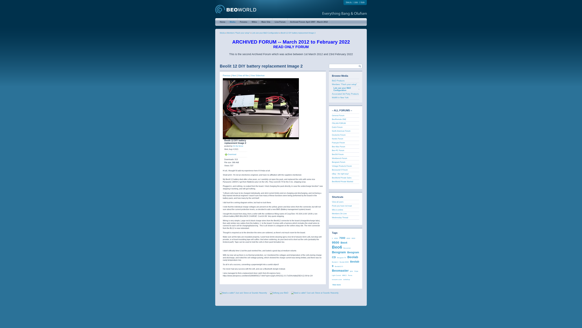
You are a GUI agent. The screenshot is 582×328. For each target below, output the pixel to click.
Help (363, 2)
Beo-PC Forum (338, 150)
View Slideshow (257, 75)
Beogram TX (341, 257)
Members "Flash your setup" (238, 33)
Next (234, 75)
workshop (346, 279)
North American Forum (341, 131)
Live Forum (280, 22)
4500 (336, 238)
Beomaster (340, 270)
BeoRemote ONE (339, 119)
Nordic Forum (337, 139)
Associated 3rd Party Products (345, 94)
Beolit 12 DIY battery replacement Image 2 (298, 33)
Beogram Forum (338, 162)
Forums (243, 22)
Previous (227, 75)
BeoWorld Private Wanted (342, 182)
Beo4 (344, 242)
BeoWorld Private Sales (341, 178)
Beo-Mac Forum (338, 147)
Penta (350, 275)
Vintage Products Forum (342, 166)
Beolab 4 (335, 262)
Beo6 (337, 247)
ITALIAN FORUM (339, 123)
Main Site (265, 22)
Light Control (336, 275)
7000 (342, 237)
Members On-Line (339, 214)
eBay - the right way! (340, 174)
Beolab (352, 257)
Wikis (254, 22)
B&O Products (338, 81)
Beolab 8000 (344, 262)
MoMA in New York (340, 97)
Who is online (337, 210)
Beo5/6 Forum (338, 154)
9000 (353, 238)
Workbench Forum (339, 158)
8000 (348, 238)
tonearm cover (337, 279)
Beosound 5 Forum (340, 170)
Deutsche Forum (339, 135)
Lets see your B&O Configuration (265, 33)
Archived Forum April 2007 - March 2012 (309, 22)
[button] (354, 297)
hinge (356, 271)
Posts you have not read (342, 206)
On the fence (238, 146)
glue (351, 271)
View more (336, 285)
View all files (243, 75)
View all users (337, 202)
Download (232, 154)
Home (222, 22)
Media (232, 22)
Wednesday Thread (340, 218)
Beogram (339, 252)
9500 (335, 242)
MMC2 (344, 275)
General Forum (338, 115)
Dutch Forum (337, 127)
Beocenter (347, 248)
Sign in (349, 2)
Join (356, 2)
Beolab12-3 (339, 266)
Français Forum (338, 143)
